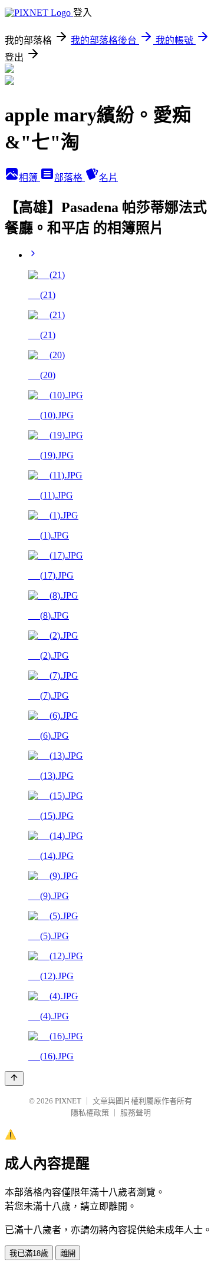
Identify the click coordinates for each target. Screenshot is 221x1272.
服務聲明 (135, 1112)
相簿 (29, 178)
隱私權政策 (90, 1112)
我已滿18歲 (28, 1253)
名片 (108, 178)
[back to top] (14, 1078)
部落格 (69, 178)
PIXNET (68, 1100)
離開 (67, 1253)
